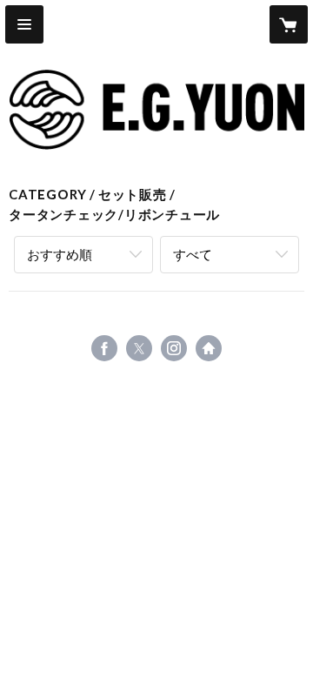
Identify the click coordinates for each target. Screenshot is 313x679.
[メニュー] (24, 24)
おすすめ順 (59, 254)
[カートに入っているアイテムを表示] (289, 24)
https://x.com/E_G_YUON (139, 348)
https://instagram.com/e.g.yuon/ (174, 348)
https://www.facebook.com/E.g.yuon (104, 348)
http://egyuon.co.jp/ (209, 348)
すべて (192, 254)
